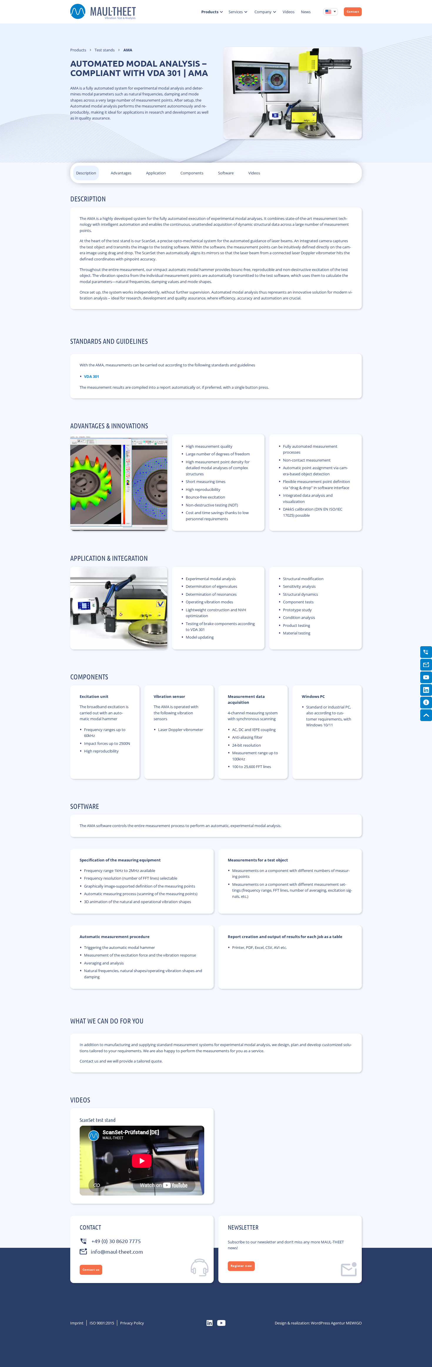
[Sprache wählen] (330, 11)
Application (156, 173)
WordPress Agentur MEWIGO (336, 1323)
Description (86, 173)
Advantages (121, 173)
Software (226, 173)
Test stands (105, 50)
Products (209, 11)
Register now (241, 1266)
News (306, 11)
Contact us (91, 1270)
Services (236, 11)
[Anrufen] (426, 652)
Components (191, 173)
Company (263, 11)
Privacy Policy (132, 1323)
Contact (353, 12)
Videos (288, 11)
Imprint (76, 1323)
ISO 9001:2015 (102, 1323)
